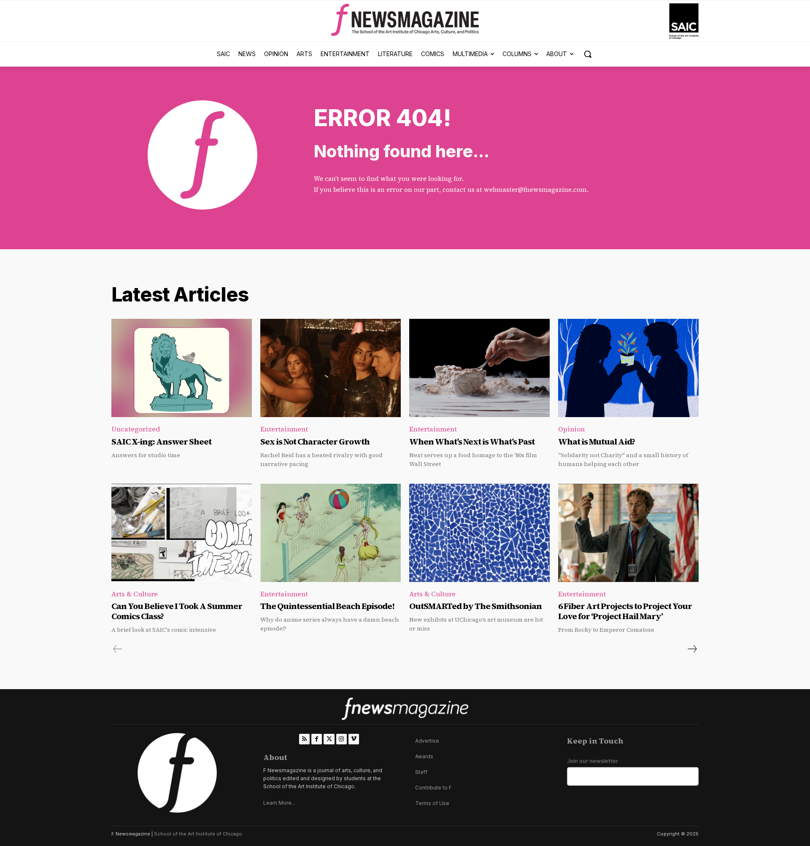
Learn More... (279, 803)
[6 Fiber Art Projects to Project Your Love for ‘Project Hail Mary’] (628, 533)
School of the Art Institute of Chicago (198, 834)
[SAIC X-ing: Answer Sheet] (181, 368)
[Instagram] (341, 739)
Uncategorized (135, 429)
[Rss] (304, 739)
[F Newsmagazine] (684, 21)
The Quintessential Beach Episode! (328, 606)
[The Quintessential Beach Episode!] (330, 533)
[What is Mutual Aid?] (628, 368)
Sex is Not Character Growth (315, 441)
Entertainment (284, 429)
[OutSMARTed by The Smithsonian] (479, 533)
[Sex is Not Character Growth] (330, 368)
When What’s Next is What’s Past (472, 441)
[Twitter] (329, 739)
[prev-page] (117, 649)
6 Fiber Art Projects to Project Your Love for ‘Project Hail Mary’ (625, 611)
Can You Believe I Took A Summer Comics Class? (176, 611)
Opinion (571, 429)
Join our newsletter (592, 761)
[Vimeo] (353, 739)
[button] (588, 54)
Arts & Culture (134, 593)
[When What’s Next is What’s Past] (479, 368)
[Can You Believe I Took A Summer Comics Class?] (181, 533)
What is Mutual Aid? (596, 441)
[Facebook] (316, 739)
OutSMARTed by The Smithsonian (475, 606)
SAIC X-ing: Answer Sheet (161, 441)
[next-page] (692, 649)
